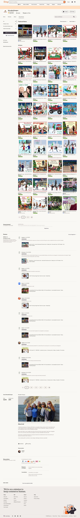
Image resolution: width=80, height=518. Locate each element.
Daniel (23, 327)
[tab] (10, 21)
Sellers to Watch (26, 4)
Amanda (23, 237)
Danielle (23, 342)
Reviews (9, 16)
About (15, 16)
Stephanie (23, 357)
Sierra (23, 283)
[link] (19, 217)
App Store (7, 511)
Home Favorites (34, 4)
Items (4, 16)
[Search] (64, 2)
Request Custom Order (10, 32)
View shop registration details (27, 483)
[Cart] (75, 2)
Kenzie (23, 268)
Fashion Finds (41, 4)
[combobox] (36, 2)
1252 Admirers (5, 42)
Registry (53, 4)
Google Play (15, 511)
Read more (46, 228)
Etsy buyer (23, 252)
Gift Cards (59, 4)
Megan (23, 298)
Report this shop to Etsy (7, 46)
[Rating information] (8, 13)
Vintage (48, 4)
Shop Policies (21, 16)
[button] (65, 11)
